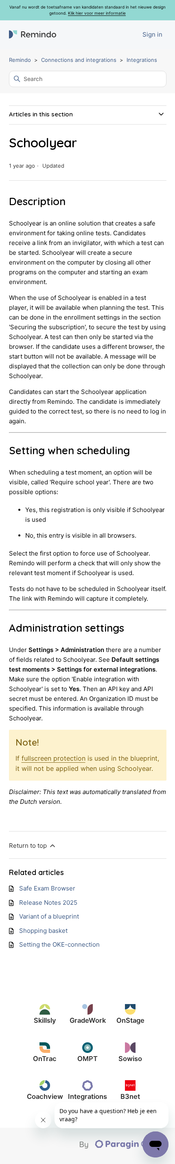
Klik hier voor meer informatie (97, 13)
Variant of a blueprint (49, 916)
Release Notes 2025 (48, 902)
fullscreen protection (53, 758)
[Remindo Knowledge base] (33, 34)
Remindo (20, 60)
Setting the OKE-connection (59, 944)
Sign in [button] (152, 34)
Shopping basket (43, 930)
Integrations (142, 60)
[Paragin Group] (123, 1147)
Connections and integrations (78, 60)
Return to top (28, 845)
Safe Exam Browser (47, 888)
